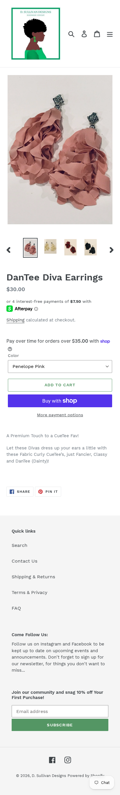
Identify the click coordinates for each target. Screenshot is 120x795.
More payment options (60, 414)
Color (13, 355)
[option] (30, 247)
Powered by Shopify (86, 775)
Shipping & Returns (33, 576)
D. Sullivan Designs (49, 775)
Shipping (15, 320)
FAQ (16, 608)
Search (19, 545)
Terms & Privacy (29, 592)
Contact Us (24, 561)
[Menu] (109, 33)
